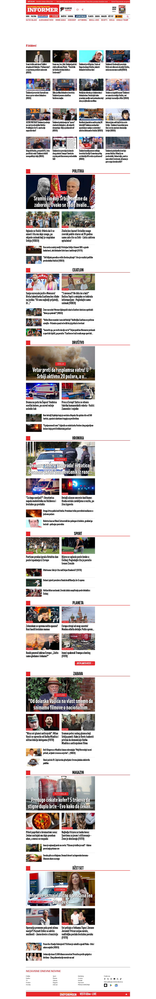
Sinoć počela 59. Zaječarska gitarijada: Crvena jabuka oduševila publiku (66, 762)
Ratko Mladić (31, 20)
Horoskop (72, 20)
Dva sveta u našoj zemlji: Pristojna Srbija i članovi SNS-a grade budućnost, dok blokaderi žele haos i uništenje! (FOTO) (66, 249)
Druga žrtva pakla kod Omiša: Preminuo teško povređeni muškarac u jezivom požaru (68, 513)
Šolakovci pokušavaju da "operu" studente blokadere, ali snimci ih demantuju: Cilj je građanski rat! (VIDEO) (64, 126)
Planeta (90, 16)
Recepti (104, 20)
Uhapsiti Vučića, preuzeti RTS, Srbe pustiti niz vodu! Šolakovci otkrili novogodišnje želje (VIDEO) (38, 154)
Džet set (110, 16)
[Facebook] (105, 979)
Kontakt (80, 980)
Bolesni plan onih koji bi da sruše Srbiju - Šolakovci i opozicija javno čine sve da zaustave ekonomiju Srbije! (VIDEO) (117, 126)
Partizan (29, 553)
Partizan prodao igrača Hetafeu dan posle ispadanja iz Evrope (42, 559)
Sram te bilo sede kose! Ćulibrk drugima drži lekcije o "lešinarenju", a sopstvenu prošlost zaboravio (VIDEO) (38, 68)
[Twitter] (108, 979)
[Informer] (78, 10)
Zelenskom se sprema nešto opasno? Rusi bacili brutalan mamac (42, 628)
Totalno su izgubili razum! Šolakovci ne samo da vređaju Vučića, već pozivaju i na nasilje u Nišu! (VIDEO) (117, 96)
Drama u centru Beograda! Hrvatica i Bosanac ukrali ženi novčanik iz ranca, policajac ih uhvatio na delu (60, 469)
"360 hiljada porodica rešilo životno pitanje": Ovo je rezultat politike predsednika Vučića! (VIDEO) (68, 259)
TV (26, 980)
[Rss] (118, 979)
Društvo (63, 16)
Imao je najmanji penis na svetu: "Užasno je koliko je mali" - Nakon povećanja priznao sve (67, 847)
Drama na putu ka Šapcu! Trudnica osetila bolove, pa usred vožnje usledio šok (41, 406)
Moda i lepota (67, 828)
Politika (33, 16)
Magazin (104, 16)
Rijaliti (29, 924)
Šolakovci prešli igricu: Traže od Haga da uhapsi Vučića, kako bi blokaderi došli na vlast (89, 67)
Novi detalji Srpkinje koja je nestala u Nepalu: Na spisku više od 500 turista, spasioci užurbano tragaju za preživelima (67, 417)
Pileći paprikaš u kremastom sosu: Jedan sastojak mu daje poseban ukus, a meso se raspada (41, 836)
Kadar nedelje (67, 649)
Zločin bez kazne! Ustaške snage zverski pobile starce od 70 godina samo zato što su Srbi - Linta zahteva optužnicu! (78, 236)
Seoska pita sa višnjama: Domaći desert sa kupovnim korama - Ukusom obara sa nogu (66, 857)
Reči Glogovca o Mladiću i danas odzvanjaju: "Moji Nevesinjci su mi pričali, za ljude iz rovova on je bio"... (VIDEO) (67, 752)
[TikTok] (121, 979)
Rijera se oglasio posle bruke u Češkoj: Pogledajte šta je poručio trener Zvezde (76, 560)
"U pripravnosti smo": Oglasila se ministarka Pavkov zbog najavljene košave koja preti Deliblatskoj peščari (68, 427)
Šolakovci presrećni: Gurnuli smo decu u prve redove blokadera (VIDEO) (37, 96)
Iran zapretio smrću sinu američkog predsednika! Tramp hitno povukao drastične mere (49, 1)
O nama (80, 978)
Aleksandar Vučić (46, 20)
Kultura (60, 695)
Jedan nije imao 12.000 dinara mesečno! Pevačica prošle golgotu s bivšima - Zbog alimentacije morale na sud (67, 956)
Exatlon (29, 289)
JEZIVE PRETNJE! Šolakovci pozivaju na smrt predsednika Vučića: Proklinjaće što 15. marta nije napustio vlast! (38, 126)
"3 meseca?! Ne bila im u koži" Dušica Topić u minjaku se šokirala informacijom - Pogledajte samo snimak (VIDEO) (77, 298)
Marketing (81, 976)
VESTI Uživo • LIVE (88, 994)
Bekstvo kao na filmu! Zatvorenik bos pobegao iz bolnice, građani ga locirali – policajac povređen (68, 523)
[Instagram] (111, 979)
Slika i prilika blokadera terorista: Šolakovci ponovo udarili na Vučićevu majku (64, 96)
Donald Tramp (122, 20)
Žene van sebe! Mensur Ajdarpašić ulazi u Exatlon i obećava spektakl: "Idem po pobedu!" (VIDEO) (68, 312)
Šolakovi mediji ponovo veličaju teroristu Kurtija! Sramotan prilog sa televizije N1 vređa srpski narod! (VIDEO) (90, 155)
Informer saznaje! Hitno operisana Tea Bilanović (60, 899)
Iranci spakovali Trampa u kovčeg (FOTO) (76, 654)
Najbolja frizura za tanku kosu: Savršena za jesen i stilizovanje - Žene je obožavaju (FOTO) (76, 836)
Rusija (112, 20)
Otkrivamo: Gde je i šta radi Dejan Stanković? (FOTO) (62, 570)
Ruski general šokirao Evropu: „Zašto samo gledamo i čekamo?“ (42, 654)
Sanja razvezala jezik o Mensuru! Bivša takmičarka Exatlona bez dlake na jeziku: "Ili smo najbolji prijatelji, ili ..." (42, 298)
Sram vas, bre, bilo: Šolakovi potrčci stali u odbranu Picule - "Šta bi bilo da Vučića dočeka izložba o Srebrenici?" (65, 68)
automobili (82, 20)
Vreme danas (60, 20)
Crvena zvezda (67, 553)
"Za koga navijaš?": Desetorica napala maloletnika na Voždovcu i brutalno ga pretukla (41, 501)
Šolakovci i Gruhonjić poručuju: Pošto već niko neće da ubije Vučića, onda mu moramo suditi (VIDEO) (117, 67)
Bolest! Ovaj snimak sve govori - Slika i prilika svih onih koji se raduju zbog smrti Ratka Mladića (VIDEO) (108, 1)
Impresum (81, 982)
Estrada (60, 889)
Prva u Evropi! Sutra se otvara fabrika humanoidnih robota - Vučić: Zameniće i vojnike (78, 406)
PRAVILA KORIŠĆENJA (84, 985)
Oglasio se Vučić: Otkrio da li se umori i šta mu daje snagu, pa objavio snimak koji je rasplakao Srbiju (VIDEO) (40, 236)
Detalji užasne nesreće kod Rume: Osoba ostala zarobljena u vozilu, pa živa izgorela (78, 501)
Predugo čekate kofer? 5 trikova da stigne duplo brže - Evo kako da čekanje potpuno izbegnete (60, 803)
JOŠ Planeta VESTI (84, 663)
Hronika (70, 16)
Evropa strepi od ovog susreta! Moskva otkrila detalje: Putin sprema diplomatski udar (78, 628)
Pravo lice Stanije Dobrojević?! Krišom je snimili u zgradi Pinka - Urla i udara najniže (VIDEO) (68, 946)
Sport (54, 976)
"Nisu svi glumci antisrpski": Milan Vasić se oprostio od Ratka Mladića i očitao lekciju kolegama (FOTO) (42, 737)
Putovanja (60, 794)
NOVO (27, 16)
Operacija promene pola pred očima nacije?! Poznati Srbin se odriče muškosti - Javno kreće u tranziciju (42, 931)
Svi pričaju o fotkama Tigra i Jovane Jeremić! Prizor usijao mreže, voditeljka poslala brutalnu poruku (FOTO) (78, 932)
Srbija (60, 364)
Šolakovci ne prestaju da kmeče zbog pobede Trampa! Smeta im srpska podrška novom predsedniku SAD (65, 155)
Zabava (97, 16)
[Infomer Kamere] (67, 9)
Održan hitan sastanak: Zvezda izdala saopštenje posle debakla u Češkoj (66, 592)
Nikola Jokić (94, 20)
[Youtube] (115, 979)
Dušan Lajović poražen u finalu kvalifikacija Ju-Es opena (63, 580)
